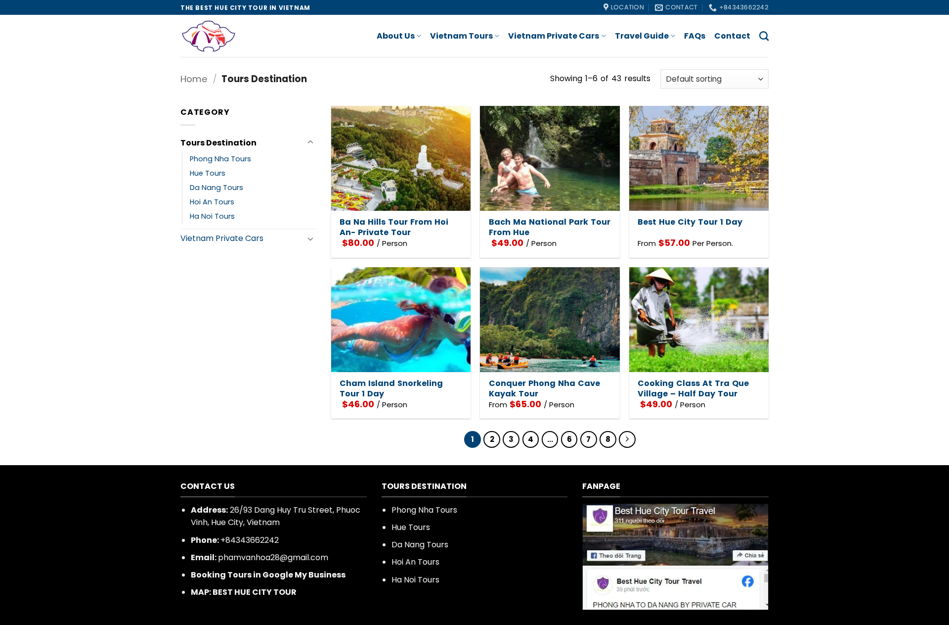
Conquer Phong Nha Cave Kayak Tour (544, 389)
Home (194, 79)
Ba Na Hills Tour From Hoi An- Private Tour (394, 227)
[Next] (627, 439)
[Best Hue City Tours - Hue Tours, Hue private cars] (219, 36)
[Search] (764, 36)
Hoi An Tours (212, 202)
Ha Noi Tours (212, 216)
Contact (732, 36)
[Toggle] (310, 142)
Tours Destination (218, 142)
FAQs (694, 36)
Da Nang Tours (216, 187)
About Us (396, 36)
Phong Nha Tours (220, 159)
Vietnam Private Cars (553, 36)
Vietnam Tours (461, 36)
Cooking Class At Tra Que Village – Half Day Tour (693, 389)
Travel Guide (642, 36)
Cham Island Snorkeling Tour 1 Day (391, 389)
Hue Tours (207, 173)
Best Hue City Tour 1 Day (690, 222)
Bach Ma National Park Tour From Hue (549, 227)
